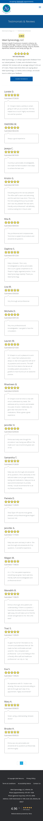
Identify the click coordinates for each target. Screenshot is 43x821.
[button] (40, 7)
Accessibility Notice (24, 783)
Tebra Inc (21, 778)
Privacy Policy (30, 778)
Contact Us (36, 783)
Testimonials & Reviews (24, 31)
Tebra (30, 814)
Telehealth (20, 2)
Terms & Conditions (9, 783)
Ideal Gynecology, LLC (8, 31)
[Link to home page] (8, 9)
